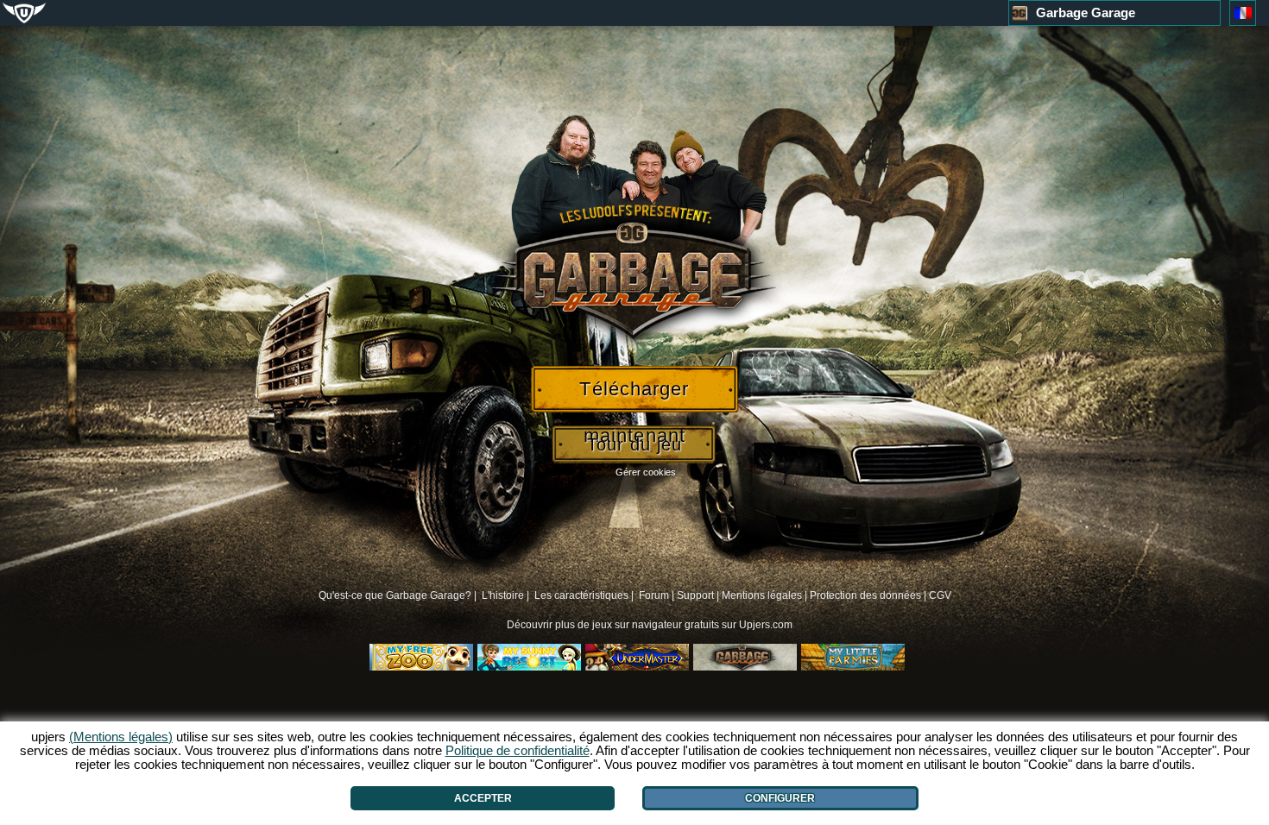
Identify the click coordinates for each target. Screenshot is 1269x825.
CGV (940, 595)
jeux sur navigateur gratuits (655, 625)
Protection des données (865, 595)
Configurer (780, 798)
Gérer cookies (646, 472)
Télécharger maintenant (634, 395)
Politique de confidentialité (517, 750)
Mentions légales (762, 595)
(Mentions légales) (121, 736)
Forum (654, 595)
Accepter (483, 798)
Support (695, 595)
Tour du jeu (634, 444)
